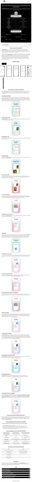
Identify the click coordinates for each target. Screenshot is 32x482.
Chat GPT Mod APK (4, 49)
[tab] (3, 80)
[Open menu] (28, 1)
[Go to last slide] (3, 64)
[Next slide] (5, 64)
